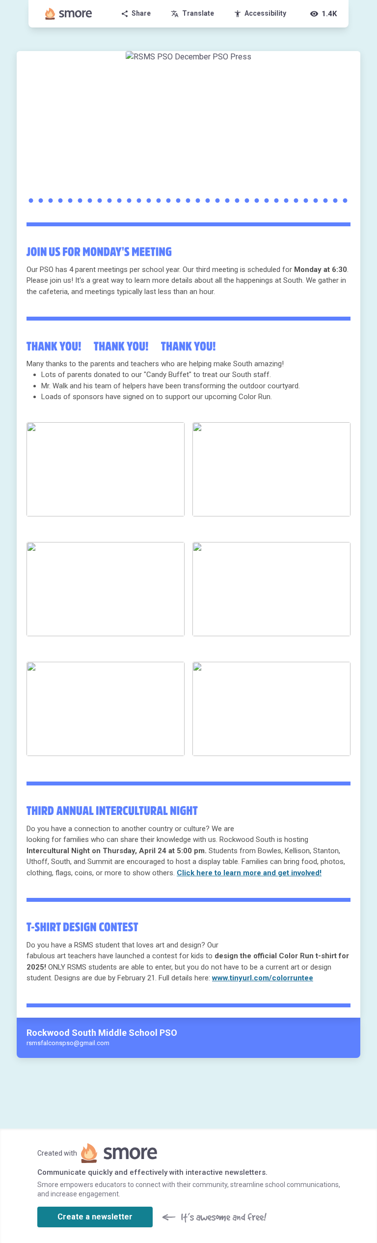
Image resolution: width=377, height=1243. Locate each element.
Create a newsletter (95, 1216)
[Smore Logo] (68, 14)
